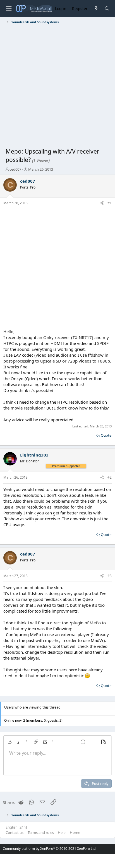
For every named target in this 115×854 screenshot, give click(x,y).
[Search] (107, 8)
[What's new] (95, 8)
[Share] (102, 203)
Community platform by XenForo (49, 848)
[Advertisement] (57, 87)
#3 (109, 575)
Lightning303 (34, 455)
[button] (10, 741)
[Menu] (9, 8)
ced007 (15, 169)
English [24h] (16, 827)
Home (75, 832)
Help (62, 832)
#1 (109, 203)
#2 (109, 477)
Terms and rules (41, 832)
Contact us (14, 832)
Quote (106, 435)
